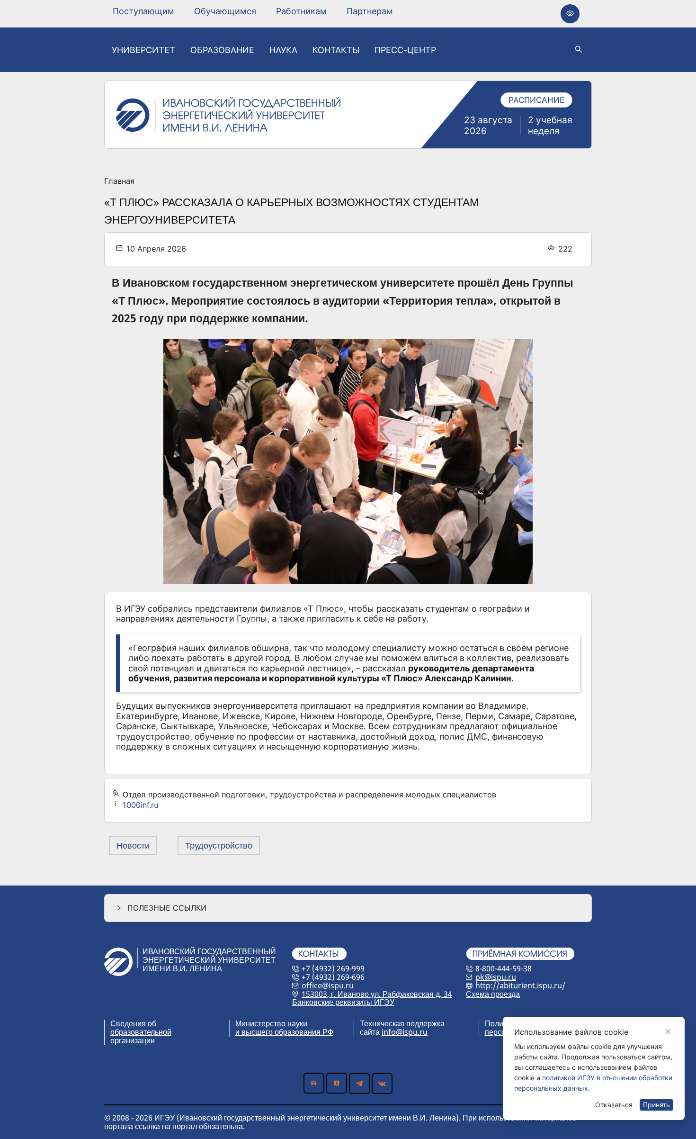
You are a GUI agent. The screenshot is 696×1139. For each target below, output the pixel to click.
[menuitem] (143, 11)
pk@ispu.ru (495, 977)
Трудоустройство (218, 845)
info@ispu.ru (405, 1032)
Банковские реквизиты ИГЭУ (343, 1002)
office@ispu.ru (328, 985)
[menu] (252, 11)
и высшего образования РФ (284, 1032)
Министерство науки (271, 1023)
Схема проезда (493, 994)
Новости (133, 845)
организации (132, 1040)
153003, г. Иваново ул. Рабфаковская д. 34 (377, 994)
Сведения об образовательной (140, 1027)
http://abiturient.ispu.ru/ (520, 985)
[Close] (668, 1031)
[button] (348, 908)
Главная (119, 181)
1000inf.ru (140, 805)
